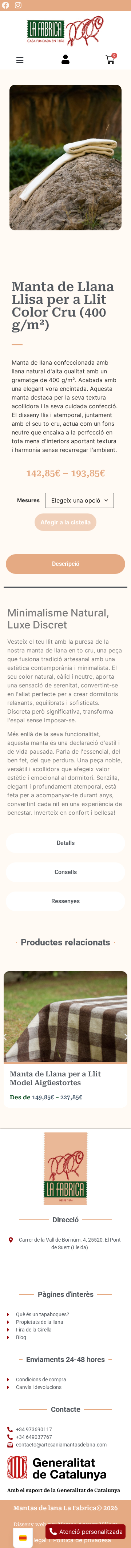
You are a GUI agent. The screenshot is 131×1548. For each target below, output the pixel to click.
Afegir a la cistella (65, 522)
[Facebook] (5, 5)
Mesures (28, 500)
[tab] (65, 564)
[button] (19, 60)
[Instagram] (18, 5)
